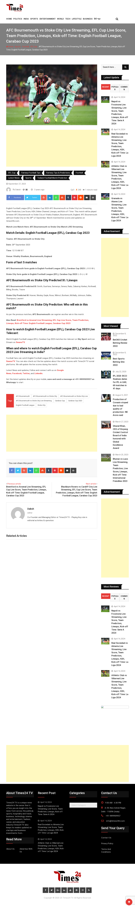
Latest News (14, 178)
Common (124, 88)
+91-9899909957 (113, 816)
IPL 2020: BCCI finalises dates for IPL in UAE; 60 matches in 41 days (120, 382)
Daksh (30, 508)
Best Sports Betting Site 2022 (119, 361)
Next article (91, 484)
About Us (10, 849)
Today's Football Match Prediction (52, 178)
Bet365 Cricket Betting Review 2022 (120, 342)
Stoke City (41, 405)
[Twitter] (18, 470)
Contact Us (106, 838)
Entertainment (48, 19)
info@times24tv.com (115, 821)
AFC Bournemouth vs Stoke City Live (74, 396)
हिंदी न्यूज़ (97, 19)
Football (25, 46)
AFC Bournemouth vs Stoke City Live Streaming (34, 401)
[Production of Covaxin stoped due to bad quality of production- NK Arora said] (106, 398)
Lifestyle (76, 19)
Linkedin (38, 373)
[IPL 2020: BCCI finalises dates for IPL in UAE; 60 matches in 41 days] (106, 374)
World (60, 19)
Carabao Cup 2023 (75, 401)
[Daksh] (26, 189)
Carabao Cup (60, 401)
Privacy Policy (107, 843)
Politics (17, 19)
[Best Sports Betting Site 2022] (106, 355)
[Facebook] (12, 470)
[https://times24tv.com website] (24, 189)
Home (10, 46)
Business (88, 19)
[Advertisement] (51, 148)
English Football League (25, 405)
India (26, 19)
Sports (34, 19)
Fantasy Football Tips (30, 173)
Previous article (14, 484)
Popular (114, 88)
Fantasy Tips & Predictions (58, 173)
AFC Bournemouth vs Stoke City (45, 396)
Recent (105, 87)
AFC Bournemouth (23, 396)
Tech (67, 19)
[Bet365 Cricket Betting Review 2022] (106, 336)
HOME (9, 19)
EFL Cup (34, 46)
